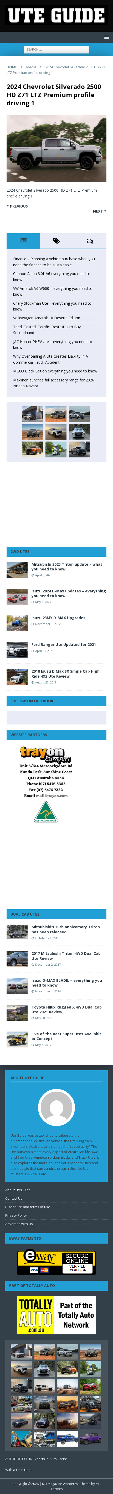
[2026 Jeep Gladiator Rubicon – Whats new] (90, 1439)
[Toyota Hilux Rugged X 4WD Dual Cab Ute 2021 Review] (17, 1013)
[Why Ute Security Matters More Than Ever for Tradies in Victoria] (21, 1439)
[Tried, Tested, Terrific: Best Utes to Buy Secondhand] (79, 432)
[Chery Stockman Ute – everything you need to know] (32, 432)
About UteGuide (18, 1189)
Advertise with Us (19, 1223)
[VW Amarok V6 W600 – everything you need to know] (79, 414)
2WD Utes (20, 551)
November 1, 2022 (48, 624)
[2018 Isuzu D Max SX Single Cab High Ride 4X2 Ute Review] (17, 677)
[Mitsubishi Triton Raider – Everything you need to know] (67, 1421)
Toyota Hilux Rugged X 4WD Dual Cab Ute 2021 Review (67, 1009)
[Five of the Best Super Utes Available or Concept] (17, 1039)
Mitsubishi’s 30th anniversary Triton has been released (66, 929)
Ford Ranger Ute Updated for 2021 (64, 644)
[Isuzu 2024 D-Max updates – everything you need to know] (17, 597)
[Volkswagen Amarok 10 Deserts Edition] (55, 432)
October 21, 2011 (47, 938)
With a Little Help (18, 1469)
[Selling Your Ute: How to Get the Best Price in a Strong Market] (21, 1404)
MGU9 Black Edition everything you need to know (55, 371)
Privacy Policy (16, 1215)
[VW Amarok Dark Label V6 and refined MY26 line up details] (90, 1421)
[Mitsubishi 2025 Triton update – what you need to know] (17, 570)
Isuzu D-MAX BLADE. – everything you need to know (67, 983)
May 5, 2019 (43, 1045)
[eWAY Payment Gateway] (56, 1272)
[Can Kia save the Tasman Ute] (90, 1404)
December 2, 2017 (48, 964)
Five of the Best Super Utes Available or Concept (67, 1036)
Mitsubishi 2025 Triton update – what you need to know (67, 567)
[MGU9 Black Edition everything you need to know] (79, 449)
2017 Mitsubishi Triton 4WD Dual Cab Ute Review (66, 956)
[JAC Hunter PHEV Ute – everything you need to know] (32, 449)
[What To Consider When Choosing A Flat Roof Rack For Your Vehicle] (44, 1439)
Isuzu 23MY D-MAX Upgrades (58, 617)
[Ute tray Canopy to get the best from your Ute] (67, 1439)
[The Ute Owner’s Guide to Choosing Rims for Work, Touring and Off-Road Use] (67, 1386)
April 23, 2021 (44, 651)
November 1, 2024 (48, 991)
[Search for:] (56, 49)
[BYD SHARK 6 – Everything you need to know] (44, 1421)
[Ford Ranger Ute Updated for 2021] (17, 650)
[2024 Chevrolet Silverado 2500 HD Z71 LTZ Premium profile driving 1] (56, 178)
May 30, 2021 (44, 1018)
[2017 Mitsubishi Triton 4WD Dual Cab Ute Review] (17, 959)
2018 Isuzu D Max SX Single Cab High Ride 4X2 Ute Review (66, 673)
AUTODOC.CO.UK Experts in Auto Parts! (36, 1458)
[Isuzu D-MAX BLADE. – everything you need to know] (17, 986)
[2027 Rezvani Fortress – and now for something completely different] (44, 1404)
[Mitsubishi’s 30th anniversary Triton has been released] (17, 932)
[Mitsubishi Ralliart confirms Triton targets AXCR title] (90, 1386)
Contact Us (13, 1198)
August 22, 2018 (45, 682)
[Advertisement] (56, 504)
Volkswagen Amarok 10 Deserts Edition (46, 317)
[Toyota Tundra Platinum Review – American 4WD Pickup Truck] (21, 1421)
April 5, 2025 (43, 575)
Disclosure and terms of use (27, 1206)
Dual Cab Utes (25, 914)
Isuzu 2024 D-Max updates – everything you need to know (69, 593)
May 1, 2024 (43, 602)
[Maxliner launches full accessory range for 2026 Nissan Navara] (44, 1386)
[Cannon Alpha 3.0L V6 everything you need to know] (55, 414)
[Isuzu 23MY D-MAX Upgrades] (17, 623)
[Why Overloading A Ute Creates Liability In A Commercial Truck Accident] (55, 449)
